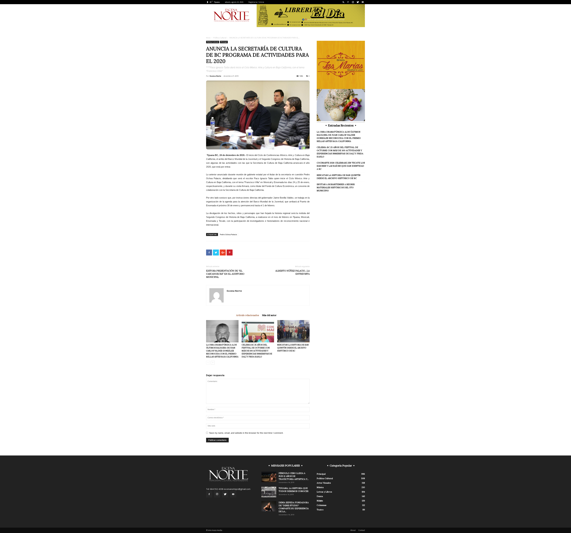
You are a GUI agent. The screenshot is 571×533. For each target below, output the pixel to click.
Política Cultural (219, 37)
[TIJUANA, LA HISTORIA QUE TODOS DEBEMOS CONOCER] (268, 492)
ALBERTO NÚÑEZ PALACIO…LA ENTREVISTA (292, 272)
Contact (361, 530)
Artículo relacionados (247, 315)
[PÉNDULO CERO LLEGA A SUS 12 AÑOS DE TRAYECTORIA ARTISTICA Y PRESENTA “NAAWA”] (268, 477)
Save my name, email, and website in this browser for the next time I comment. (246, 433)
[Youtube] (362, 2)
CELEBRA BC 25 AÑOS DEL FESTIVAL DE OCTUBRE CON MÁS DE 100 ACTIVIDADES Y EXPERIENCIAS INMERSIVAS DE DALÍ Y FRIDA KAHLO (257, 351)
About (353, 530)
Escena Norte (215, 76)
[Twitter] (358, 2)
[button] (343, 2)
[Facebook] (348, 2)
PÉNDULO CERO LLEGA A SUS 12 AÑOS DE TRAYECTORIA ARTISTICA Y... (294, 476)
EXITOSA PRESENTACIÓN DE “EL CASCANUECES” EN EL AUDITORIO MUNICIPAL (225, 273)
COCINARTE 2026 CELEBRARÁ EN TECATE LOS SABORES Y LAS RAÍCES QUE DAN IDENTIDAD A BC (341, 165)
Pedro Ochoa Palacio (228, 234)
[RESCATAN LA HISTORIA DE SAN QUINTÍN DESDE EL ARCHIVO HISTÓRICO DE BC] (293, 331)
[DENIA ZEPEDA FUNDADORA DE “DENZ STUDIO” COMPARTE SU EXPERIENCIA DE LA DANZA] (268, 506)
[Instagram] (353, 2)
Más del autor (269, 315)
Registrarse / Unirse (256, 2)
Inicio (208, 37)
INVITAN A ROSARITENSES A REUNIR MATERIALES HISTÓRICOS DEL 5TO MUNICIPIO (336, 187)
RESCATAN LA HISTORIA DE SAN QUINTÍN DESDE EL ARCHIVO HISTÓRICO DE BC (293, 348)
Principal (224, 42)
